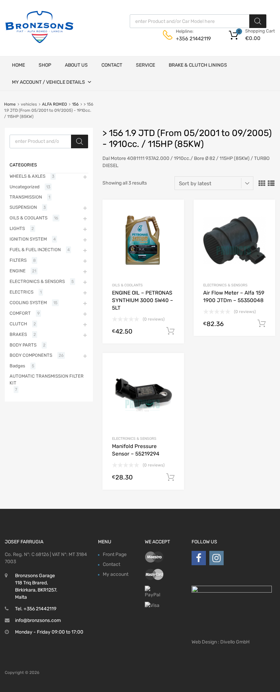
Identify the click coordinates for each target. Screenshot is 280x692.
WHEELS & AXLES (27, 176)
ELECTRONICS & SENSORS (225, 285)
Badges (17, 365)
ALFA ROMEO (54, 104)
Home (18, 65)
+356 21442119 (192, 39)
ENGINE (18, 270)
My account (115, 574)
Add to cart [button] (170, 331)
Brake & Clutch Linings (198, 65)
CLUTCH (18, 323)
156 (75, 104)
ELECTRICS (21, 292)
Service (145, 65)
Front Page (115, 554)
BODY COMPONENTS (31, 355)
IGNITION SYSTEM (28, 239)
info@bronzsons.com (38, 620)
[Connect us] (199, 558)
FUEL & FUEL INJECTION (35, 249)
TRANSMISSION (26, 197)
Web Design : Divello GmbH (221, 642)
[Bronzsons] (39, 41)
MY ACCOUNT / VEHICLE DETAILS (48, 82)
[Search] (257, 21)
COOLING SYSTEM (28, 302)
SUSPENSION (23, 207)
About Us (76, 65)
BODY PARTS (23, 345)
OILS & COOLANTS (127, 285)
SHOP (45, 65)
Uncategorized (25, 186)
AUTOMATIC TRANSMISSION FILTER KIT (47, 379)
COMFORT (20, 313)
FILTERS (18, 260)
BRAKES (18, 334)
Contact (111, 65)
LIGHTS (17, 228)
